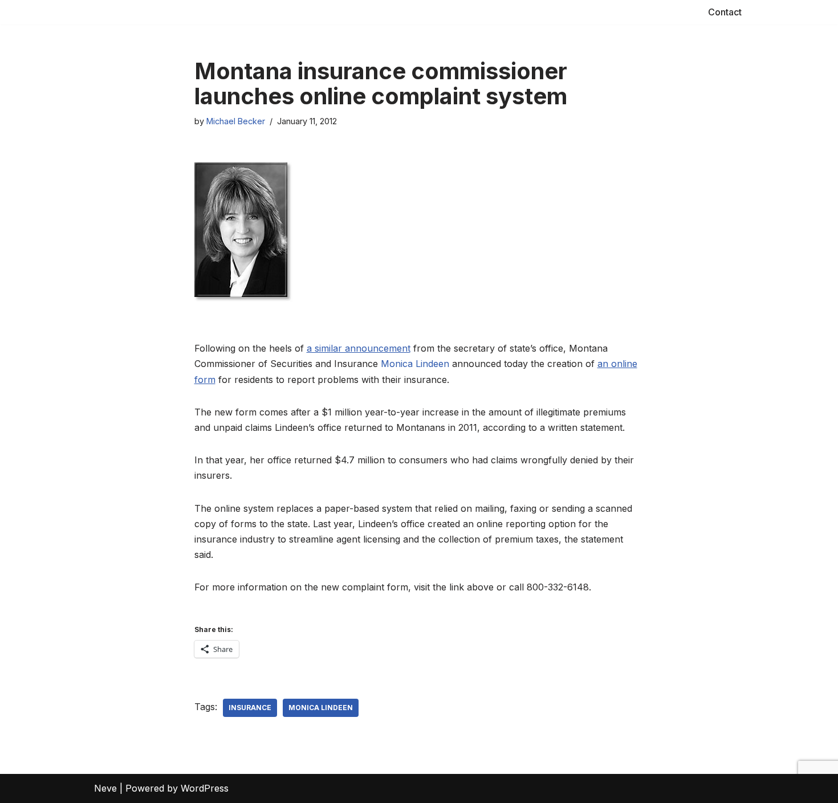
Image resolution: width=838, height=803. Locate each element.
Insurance (250, 707)
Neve (105, 788)
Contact (725, 12)
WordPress (205, 788)
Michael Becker (235, 121)
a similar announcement (358, 348)
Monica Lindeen (415, 363)
